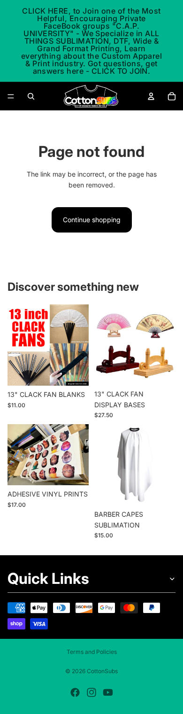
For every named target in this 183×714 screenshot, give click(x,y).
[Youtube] (108, 692)
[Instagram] (91, 692)
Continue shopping (92, 220)
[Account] (151, 96)
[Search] (31, 96)
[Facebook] (75, 692)
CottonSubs (102, 671)
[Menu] (11, 96)
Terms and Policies (92, 651)
